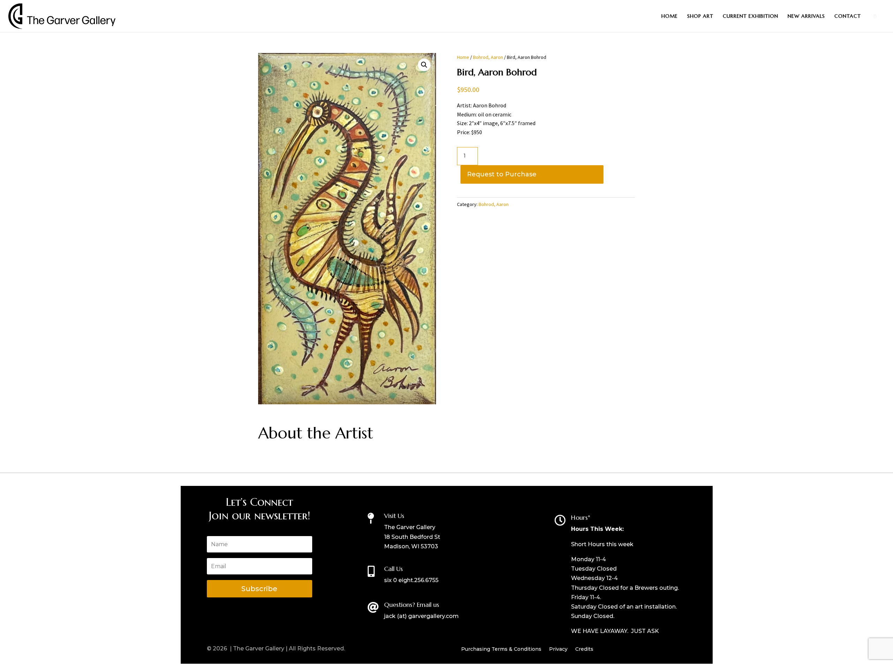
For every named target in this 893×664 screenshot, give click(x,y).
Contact (847, 16)
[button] (424, 65)
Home (669, 16)
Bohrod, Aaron (488, 57)
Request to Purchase (501, 174)
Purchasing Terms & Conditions (501, 649)
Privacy (558, 649)
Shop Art (700, 16)
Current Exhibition (750, 16)
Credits (584, 649)
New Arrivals (806, 16)
